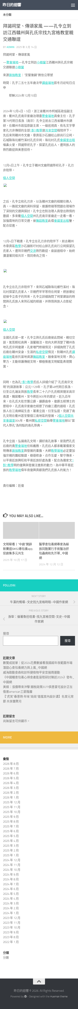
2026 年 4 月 (11, 783)
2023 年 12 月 (11, 918)
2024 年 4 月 (11, 898)
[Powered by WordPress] (25, 996)
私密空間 (42, 352)
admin (10, 47)
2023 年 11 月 (11, 923)
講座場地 (48, 83)
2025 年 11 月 (11, 807)
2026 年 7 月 (11, 768)
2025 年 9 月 (11, 817)
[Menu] (73, 5)
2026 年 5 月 (11, 778)
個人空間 (9, 178)
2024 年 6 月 (11, 889)
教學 (18, 246)
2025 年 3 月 (11, 845)
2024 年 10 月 (11, 870)
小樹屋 (41, 62)
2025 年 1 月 (11, 855)
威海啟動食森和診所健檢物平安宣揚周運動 (31, 672)
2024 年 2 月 (11, 908)
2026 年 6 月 (11, 773)
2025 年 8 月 (11, 821)
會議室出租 (67, 140)
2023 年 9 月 (11, 932)
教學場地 (57, 451)
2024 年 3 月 (11, 903)
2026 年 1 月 (11, 797)
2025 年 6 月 (11, 831)
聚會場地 (12, 62)
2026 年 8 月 (11, 764)
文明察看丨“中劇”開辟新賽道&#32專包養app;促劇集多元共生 (18, 548)
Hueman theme (59, 996)
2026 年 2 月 (11, 792)
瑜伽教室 (15, 75)
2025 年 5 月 (11, 836)
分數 (6, 957)
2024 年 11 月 (11, 865)
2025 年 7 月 (11, 826)
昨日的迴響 (12, 5)
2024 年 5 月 (11, 894)
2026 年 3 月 (11, 788)
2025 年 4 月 (11, 841)
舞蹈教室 (42, 221)
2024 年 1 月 (11, 913)
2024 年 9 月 (11, 874)
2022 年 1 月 (11, 942)
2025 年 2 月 (11, 850)
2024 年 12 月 (11, 860)
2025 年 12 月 (11, 802)
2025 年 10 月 (11, 812)
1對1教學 (36, 130)
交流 (33, 251)
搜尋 (6, 633)
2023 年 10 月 (11, 927)
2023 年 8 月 (11, 937)
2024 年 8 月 (11, 879)
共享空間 (51, 130)
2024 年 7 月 (11, 884)
